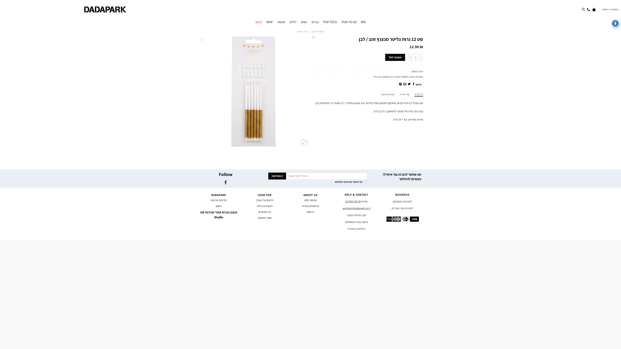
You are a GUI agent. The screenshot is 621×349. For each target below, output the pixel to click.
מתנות (281, 22)
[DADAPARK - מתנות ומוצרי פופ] (105, 9)
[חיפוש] (583, 9)
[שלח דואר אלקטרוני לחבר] (404, 84)
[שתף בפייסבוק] (413, 84)
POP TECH (330, 22)
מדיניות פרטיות (219, 200)
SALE (258, 22)
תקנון (219, 206)
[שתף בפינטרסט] (400, 84)
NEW (269, 22)
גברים (315, 22)
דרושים (310, 212)
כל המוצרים (264, 212)
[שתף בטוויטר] (409, 84)
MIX (363, 22)
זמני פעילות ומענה (356, 215)
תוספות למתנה (317, 31)
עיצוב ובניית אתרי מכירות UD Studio (218, 214)
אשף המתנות (265, 218)
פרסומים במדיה (310, 206)
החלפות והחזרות (356, 229)
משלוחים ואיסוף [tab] (388, 94)
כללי (375, 76)
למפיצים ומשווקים (402, 201)
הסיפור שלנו (310, 200)
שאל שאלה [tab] (405, 94)
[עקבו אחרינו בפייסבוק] (225, 182)
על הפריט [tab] (418, 94)
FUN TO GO (349, 22)
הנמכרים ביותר (264, 206)
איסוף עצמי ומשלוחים (356, 222)
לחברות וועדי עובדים (402, 208)
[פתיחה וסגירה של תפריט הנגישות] (615, 23)
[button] (313, 37)
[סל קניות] (594, 9)
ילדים (293, 22)
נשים (304, 22)
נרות (380, 76)
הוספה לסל (395, 57)
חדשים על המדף (264, 200)
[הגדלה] (304, 142)
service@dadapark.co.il (356, 208)
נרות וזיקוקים (302, 31)
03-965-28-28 (353, 201)
